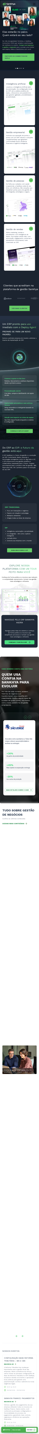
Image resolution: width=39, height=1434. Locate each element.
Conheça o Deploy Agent (19, 431)
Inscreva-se (9, 1364)
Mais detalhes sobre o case (17, 790)
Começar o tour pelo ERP (18, 642)
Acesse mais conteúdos (13, 824)
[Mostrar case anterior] (25, 717)
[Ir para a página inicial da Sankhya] (9, 4)
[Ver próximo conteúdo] (22, 1336)
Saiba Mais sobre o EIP (19, 550)
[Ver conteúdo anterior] (17, 1336)
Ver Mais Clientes (19, 308)
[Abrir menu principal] (34, 4)
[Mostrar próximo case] (29, 717)
